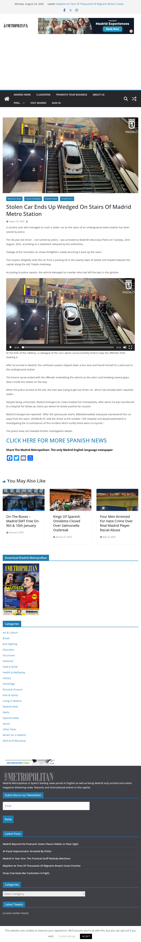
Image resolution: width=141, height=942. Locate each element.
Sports (6, 723)
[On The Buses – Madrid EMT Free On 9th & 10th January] (24, 491)
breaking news (14, 199)
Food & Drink (10, 666)
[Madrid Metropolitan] (7, 99)
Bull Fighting (10, 644)
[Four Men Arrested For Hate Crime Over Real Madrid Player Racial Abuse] (117, 491)
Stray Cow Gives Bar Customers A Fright (26, 873)
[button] (23, 103)
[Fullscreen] (130, 347)
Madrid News (22, 94)
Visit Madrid (38, 102)
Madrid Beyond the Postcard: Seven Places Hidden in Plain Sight (40, 844)
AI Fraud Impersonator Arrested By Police (27, 851)
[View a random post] (134, 99)
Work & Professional (14, 740)
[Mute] (125, 347)
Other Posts (67, 199)
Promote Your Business (71, 94)
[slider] (68, 347)
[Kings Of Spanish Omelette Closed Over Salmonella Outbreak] (70, 491)
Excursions (9, 655)
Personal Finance (12, 689)
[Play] (10, 347)
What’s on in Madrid (14, 735)
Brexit (6, 638)
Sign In (56, 102)
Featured (8, 661)
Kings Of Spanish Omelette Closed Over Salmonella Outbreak (66, 523)
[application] (70, 314)
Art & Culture (10, 632)
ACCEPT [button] (86, 936)
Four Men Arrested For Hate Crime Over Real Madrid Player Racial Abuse (116, 523)
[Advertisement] (70, 64)
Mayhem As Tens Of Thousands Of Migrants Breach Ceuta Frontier (42, 865)
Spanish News (11, 718)
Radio (6, 712)
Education (8, 649)
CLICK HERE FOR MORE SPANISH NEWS (56, 440)
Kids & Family (10, 695)
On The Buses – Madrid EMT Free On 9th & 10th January (22, 521)
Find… (17, 102)
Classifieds (43, 94)
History (7, 678)
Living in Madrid (33, 199)
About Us (99, 94)
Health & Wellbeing (14, 672)
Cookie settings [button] (67, 936)
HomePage (9, 683)
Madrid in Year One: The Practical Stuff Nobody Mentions (36, 858)
